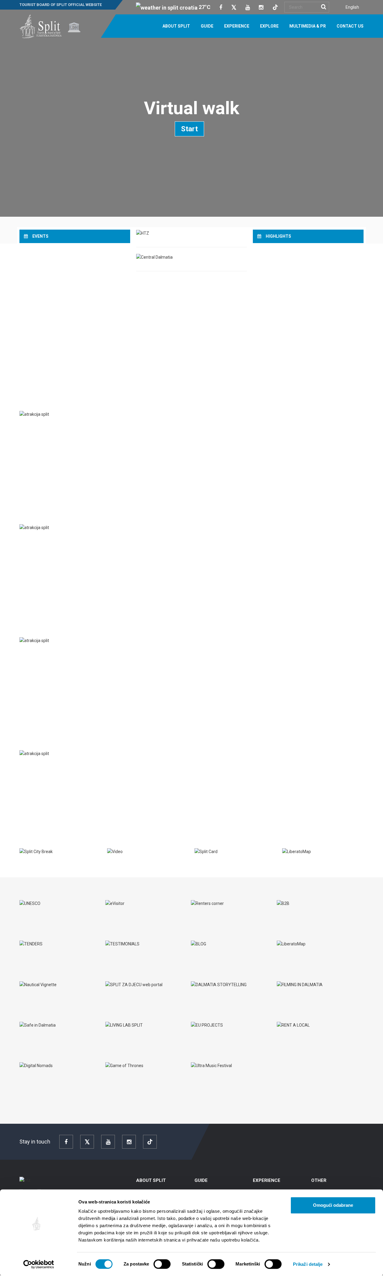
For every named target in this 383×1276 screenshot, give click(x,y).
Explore (269, 26)
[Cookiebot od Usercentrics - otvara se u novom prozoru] (39, 1264)
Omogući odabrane (333, 1205)
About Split (176, 26)
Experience (236, 26)
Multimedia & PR (307, 26)
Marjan (34, 426)
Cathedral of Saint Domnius (57, 653)
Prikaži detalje (308, 1264)
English (352, 7)
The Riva (34, 540)
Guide (207, 26)
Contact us (350, 26)
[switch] (162, 1264)
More (29, 467)
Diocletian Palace (46, 766)
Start (189, 129)
